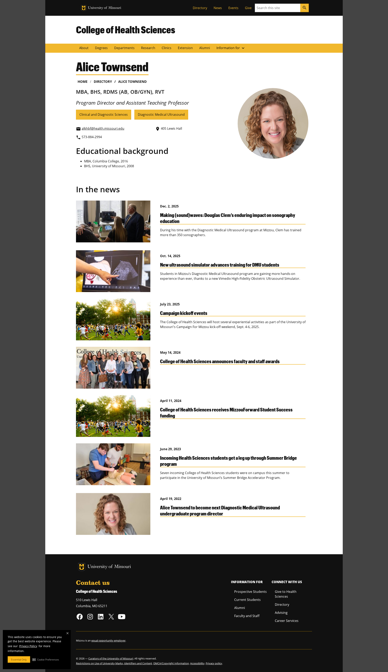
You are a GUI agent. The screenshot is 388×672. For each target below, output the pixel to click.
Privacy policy (214, 663)
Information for (231, 48)
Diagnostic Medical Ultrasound (161, 114)
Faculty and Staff (246, 616)
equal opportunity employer (108, 640)
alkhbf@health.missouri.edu (103, 128)
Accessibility (197, 663)
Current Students (247, 599)
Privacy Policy (28, 646)
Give (248, 8)
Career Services (286, 620)
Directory (200, 8)
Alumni (204, 48)
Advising (281, 612)
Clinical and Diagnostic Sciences (103, 114)
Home (83, 81)
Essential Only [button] (19, 659)
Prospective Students (250, 591)
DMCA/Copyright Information (171, 663)
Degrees (101, 48)
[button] (46, 659)
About (84, 48)
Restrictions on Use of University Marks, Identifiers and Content (114, 663)
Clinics (166, 48)
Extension (185, 48)
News (218, 8)
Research (148, 48)
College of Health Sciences (125, 29)
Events (233, 8)
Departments (124, 48)
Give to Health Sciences (285, 594)
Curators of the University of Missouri (110, 658)
